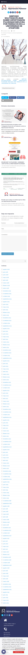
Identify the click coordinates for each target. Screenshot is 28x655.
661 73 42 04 (7, 634)
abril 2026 (5, 280)
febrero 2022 (6, 404)
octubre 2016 (6, 562)
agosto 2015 (6, 592)
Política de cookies (20, 649)
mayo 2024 (6, 336)
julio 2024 (5, 331)
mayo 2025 (6, 307)
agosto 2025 (6, 301)
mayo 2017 (5, 546)
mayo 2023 (6, 369)
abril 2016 (5, 578)
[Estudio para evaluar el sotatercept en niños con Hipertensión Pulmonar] (14, 185)
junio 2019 (5, 484)
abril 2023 (5, 371)
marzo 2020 (6, 463)
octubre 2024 (6, 323)
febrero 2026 (6, 285)
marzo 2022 (6, 401)
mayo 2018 (6, 514)
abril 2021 (5, 428)
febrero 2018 (6, 522)
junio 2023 (5, 366)
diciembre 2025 (7, 291)
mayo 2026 (6, 277)
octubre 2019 (6, 476)
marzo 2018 (6, 519)
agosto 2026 (6, 269)
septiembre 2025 (7, 299)
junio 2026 (5, 274)
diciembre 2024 (7, 317)
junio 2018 (5, 511)
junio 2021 (5, 422)
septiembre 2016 (7, 565)
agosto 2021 (6, 420)
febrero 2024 (6, 344)
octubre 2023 (6, 355)
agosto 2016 (6, 568)
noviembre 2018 (7, 500)
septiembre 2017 (7, 535)
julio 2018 (5, 508)
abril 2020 (5, 460)
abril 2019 (5, 490)
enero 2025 (6, 315)
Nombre (3, 223)
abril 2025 (5, 309)
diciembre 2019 (7, 471)
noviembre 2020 (7, 441)
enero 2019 (6, 498)
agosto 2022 (6, 390)
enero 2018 (6, 525)
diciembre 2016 (7, 557)
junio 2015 (5, 597)
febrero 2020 (6, 465)
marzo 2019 (6, 492)
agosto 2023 (6, 360)
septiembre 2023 (7, 358)
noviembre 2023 (7, 352)
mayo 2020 (6, 457)
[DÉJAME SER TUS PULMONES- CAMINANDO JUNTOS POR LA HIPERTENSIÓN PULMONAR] (14, 147)
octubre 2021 (6, 414)
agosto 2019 (6, 482)
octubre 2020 (6, 444)
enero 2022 (6, 406)
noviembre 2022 (7, 385)
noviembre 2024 (7, 320)
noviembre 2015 (7, 586)
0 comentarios (6, 36)
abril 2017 (5, 549)
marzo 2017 (6, 552)
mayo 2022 (6, 395)
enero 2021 (6, 436)
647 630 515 (7, 632)
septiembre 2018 (7, 503)
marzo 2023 (6, 374)
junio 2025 (5, 304)
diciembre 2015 (7, 584)
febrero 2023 (6, 377)
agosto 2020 (6, 449)
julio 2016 (5, 570)
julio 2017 (5, 541)
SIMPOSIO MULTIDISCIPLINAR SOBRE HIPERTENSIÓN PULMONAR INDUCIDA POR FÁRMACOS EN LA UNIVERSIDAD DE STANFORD (14, 81)
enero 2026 (6, 288)
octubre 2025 (6, 296)
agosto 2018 (6, 506)
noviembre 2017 (7, 530)
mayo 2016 (6, 576)
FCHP (13, 30)
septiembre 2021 (7, 417)
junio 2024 (5, 334)
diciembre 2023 (7, 350)
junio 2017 (5, 543)
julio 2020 (5, 452)
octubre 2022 (6, 387)
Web (2, 228)
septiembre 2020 (7, 447)
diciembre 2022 (7, 382)
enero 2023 (6, 379)
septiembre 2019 (7, 479)
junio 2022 (5, 393)
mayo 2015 (5, 600)
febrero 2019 (6, 495)
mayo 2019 (6, 487)
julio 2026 (5, 272)
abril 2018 (5, 517)
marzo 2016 (6, 581)
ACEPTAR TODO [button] (18, 652)
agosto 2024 (6, 328)
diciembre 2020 (7, 439)
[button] (4, 97)
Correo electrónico (19, 223)
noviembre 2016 (7, 560)
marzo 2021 (6, 430)
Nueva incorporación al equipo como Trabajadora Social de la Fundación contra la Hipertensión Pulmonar (13, 126)
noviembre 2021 (7, 412)
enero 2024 (6, 347)
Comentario (4, 234)
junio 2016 (5, 573)
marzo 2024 (6, 342)
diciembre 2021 (7, 409)
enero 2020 (6, 468)
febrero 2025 (6, 312)
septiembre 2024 (7, 326)
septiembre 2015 (7, 589)
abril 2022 (5, 398)
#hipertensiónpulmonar (8, 88)
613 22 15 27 (7, 636)
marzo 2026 (6, 283)
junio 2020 (5, 455)
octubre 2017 (6, 533)
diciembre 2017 (7, 527)
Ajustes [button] (7, 652)
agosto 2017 (6, 538)
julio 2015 (5, 595)
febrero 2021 (6, 433)
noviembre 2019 (7, 474)
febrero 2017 (6, 554)
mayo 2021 (5, 425)
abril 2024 (5, 339)
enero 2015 (6, 603)
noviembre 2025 (7, 293)
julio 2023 (5, 363)
